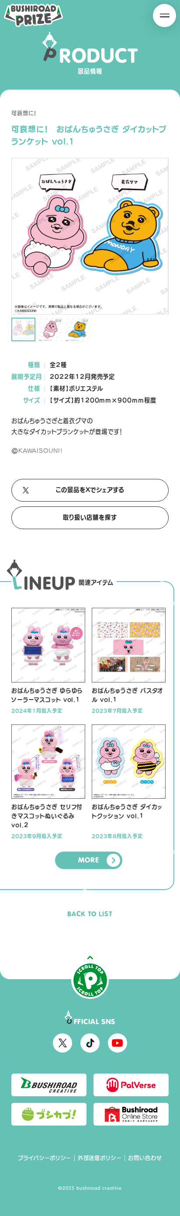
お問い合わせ (145, 1158)
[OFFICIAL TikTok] (90, 1043)
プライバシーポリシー (44, 1158)
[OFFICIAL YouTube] (117, 1043)
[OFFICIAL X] (62, 1043)
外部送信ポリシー (100, 1158)
